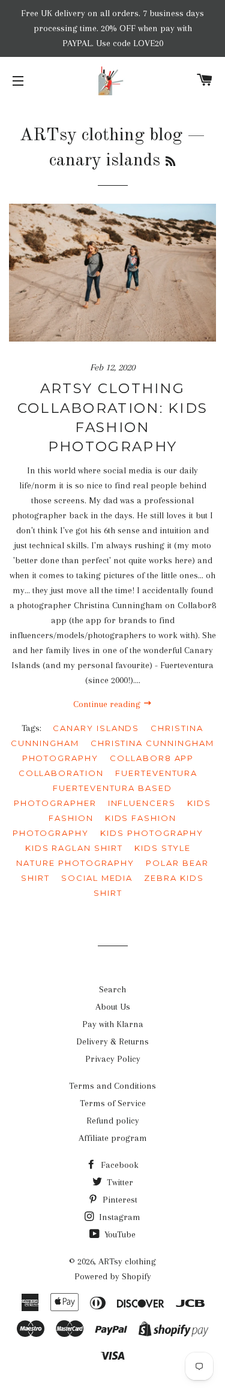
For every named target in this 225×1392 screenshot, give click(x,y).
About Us (112, 1006)
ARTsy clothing (127, 1261)
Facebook (118, 1165)
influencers (142, 803)
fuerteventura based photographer (93, 795)
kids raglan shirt (74, 848)
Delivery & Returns (112, 1041)
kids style (162, 848)
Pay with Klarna (112, 1024)
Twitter (118, 1182)
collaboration (61, 773)
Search (112, 989)
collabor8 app (152, 758)
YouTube (119, 1234)
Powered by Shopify (112, 1276)
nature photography (75, 863)
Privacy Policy (112, 1058)
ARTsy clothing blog (101, 135)
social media (97, 878)
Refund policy (112, 1120)
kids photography (151, 833)
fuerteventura (156, 773)
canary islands (96, 728)
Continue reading (108, 704)
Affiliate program (113, 1138)
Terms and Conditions (112, 1085)
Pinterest (118, 1199)
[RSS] (170, 162)
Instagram (118, 1217)
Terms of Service (113, 1103)
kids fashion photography (94, 825)
